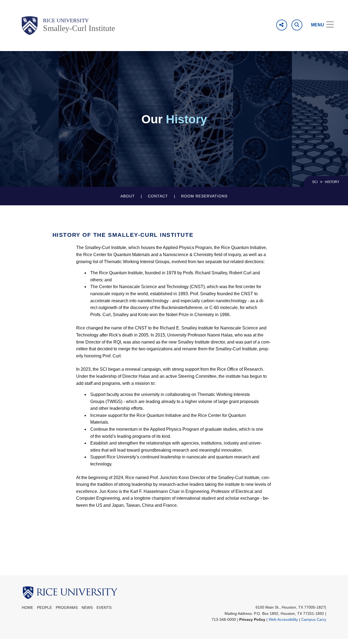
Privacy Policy (252, 619)
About (127, 196)
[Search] (296, 25)
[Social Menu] (281, 25)
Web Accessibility (283, 619)
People (44, 607)
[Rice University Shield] (30, 25)
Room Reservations (204, 196)
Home (27, 607)
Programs (67, 607)
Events (104, 607)
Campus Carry (313, 619)
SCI (315, 182)
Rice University (66, 20)
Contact (158, 196)
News (87, 607)
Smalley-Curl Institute (79, 28)
